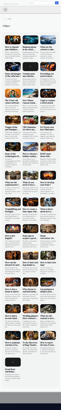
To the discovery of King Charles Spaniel (30, 345)
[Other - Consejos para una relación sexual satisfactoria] (30, 66)
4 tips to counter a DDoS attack (47, 101)
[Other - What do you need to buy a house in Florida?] (30, 175)
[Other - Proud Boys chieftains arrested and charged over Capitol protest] (13, 362)
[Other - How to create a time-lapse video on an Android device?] (30, 202)
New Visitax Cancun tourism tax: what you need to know (30, 104)
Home (4, 19)
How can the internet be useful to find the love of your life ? (13, 266)
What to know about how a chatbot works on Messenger (48, 213)
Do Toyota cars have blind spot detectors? (47, 129)
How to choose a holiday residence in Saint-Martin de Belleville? (30, 157)
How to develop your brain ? (47, 183)
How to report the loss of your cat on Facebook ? (47, 346)
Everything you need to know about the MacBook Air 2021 (48, 77)
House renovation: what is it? (47, 238)
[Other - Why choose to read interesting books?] (30, 282)
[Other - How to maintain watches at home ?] (13, 335)
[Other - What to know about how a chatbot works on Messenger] (48, 202)
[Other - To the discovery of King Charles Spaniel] (30, 335)
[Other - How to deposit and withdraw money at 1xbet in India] (13, 40)
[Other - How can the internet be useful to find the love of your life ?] (13, 255)
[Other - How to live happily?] (13, 228)
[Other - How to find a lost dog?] (48, 255)
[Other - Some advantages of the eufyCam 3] (13, 66)
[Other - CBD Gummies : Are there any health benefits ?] (30, 120)
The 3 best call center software (12, 101)
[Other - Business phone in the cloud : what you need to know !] (30, 40)
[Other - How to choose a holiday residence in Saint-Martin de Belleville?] (30, 146)
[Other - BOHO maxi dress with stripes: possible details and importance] (48, 146)
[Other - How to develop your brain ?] (48, 175)
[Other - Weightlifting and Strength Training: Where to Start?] (13, 202)
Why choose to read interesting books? (30, 291)
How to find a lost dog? (48, 263)
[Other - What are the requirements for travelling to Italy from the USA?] (13, 175)
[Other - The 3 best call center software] (13, 93)
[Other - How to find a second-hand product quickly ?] (13, 308)
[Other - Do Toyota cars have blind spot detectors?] (48, 120)
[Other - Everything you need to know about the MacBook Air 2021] (48, 66)
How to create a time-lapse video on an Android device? (30, 213)
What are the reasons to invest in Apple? (47, 318)
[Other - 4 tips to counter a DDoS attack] (48, 93)
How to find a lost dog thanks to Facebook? (30, 265)
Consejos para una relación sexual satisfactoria (29, 77)
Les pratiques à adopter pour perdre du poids (47, 291)
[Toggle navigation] (5, 10)
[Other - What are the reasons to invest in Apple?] (48, 308)
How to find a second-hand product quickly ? (12, 318)
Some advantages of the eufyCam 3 (13, 75)
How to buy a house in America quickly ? (12, 291)
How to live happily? (10, 237)
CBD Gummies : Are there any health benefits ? (30, 129)
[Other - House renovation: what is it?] (48, 228)
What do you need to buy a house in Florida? (30, 185)
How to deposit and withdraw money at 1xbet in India (12, 50)
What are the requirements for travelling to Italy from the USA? (12, 186)
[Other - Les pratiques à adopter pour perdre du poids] (48, 282)
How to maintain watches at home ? (12, 345)
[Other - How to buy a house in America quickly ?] (13, 282)
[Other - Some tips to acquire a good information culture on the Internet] (30, 228)
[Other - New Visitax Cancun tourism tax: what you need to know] (30, 93)
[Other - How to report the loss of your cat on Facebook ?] (48, 335)
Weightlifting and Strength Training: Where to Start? (13, 213)
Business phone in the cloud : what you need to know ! (30, 50)
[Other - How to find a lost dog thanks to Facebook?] (30, 255)
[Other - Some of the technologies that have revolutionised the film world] (13, 146)
